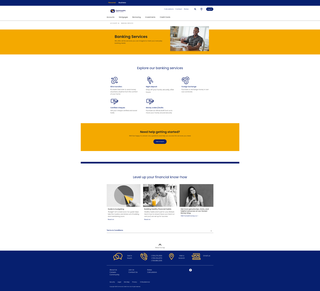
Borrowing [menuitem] (136, 17)
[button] (160, 230)
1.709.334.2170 (156, 258)
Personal (112, 2)
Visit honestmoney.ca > (189, 216)
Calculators (169, 9)
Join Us (131, 270)
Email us (206, 256)
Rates (186, 9)
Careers (113, 272)
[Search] (195, 9)
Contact (178, 9)
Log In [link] (209, 9)
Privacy (134, 282)
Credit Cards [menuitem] (165, 17)
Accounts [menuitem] (110, 17)
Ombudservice (145, 282)
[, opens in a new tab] (124, 195)
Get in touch (160, 141)
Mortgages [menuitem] (123, 17)
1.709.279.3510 (156, 256)
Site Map (127, 282)
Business (122, 2)
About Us (113, 270)
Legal (119, 282)
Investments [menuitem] (150, 17)
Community (114, 275)
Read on (111, 219)
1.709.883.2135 (156, 260)
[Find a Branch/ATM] (201, 9)
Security (112, 282)
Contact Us (133, 272)
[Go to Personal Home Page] (126, 11)
